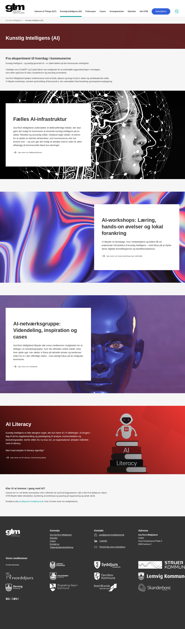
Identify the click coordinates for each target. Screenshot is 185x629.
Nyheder (132, 11)
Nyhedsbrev (161, 11)
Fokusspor (90, 11)
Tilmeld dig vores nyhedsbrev (112, 547)
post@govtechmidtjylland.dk (31, 501)
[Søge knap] (177, 11)
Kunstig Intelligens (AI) (71, 11)
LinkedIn (103, 541)
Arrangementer (116, 11)
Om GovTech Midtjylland (61, 535)
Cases (103, 11)
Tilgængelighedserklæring (61, 547)
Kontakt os (54, 544)
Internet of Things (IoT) (45, 11)
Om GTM (144, 11)
